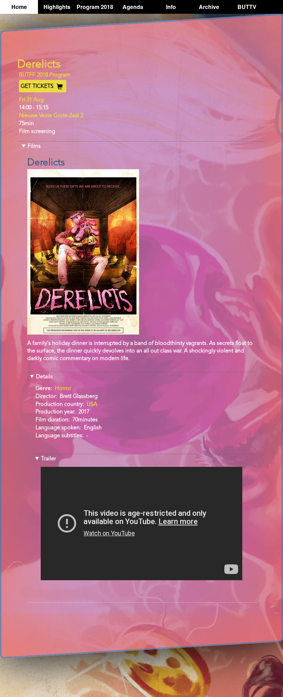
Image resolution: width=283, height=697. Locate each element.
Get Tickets (38, 86)
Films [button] (34, 146)
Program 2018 (95, 7)
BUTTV (246, 7)
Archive (209, 7)
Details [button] (44, 377)
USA (92, 404)
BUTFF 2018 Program (44, 75)
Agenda (133, 7)
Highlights (56, 7)
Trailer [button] (48, 459)
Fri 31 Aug (31, 100)
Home (19, 7)
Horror (63, 388)
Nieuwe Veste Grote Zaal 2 (51, 116)
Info (171, 7)
